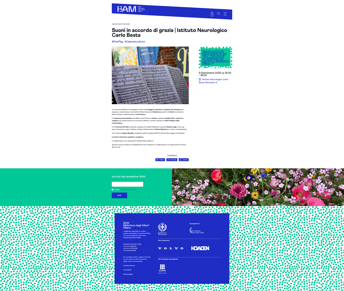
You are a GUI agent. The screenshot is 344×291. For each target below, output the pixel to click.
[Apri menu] (225, 13)
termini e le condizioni (128, 190)
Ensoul (130, 274)
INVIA (119, 195)
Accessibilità (127, 270)
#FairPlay (117, 41)
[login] (212, 13)
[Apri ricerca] (218, 13)
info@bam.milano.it (129, 265)
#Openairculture (135, 41)
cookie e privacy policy (135, 261)
